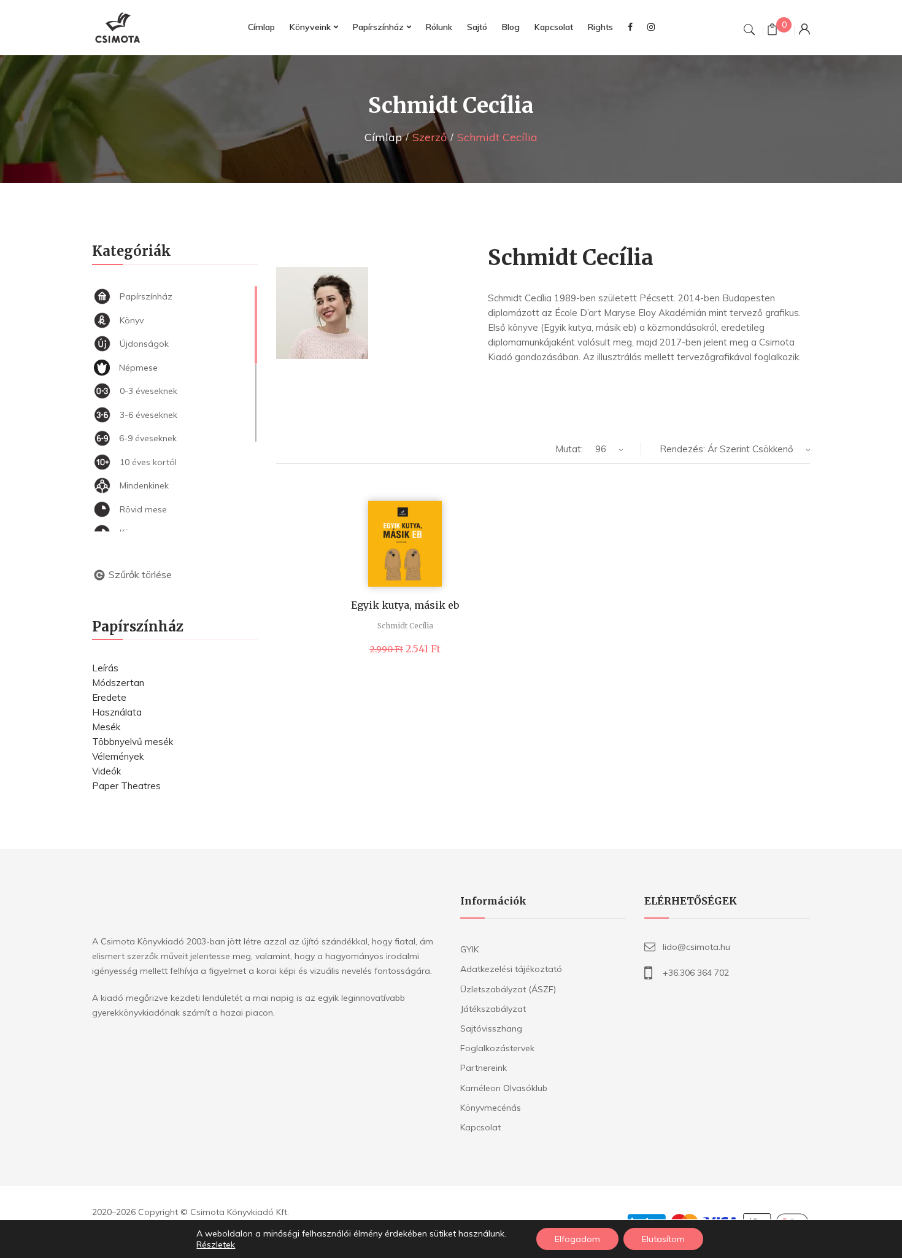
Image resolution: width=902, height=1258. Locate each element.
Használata (117, 712)
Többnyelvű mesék (132, 741)
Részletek (215, 1244)
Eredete (109, 697)
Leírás (105, 668)
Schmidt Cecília (405, 625)
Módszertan (118, 683)
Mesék (106, 727)
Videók (106, 771)
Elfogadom (577, 1238)
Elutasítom (663, 1238)
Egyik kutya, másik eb (405, 605)
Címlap (383, 137)
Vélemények (118, 756)
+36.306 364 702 (696, 972)
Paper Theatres (126, 786)
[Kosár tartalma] (772, 31)
